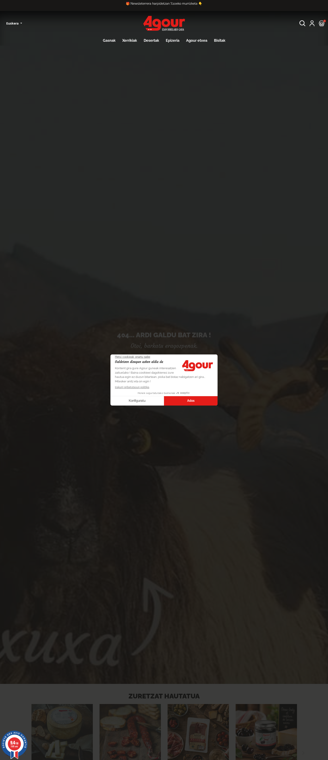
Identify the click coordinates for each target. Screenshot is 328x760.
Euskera (12, 23)
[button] (302, 23)
